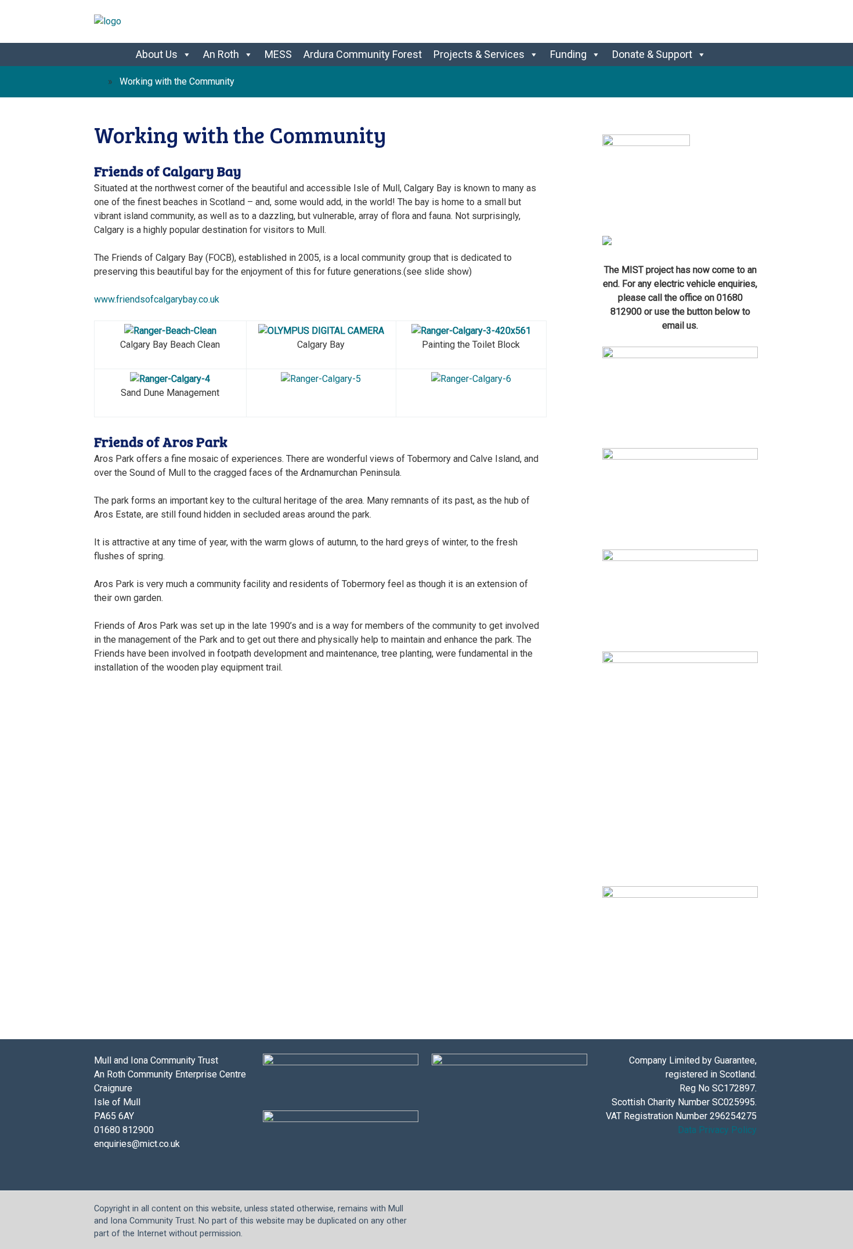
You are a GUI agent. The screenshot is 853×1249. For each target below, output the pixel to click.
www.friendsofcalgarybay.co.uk (156, 299)
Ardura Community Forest (362, 54)
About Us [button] (157, 54)
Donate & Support (652, 54)
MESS (278, 54)
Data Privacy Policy (717, 1129)
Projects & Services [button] (479, 54)
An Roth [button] (221, 54)
